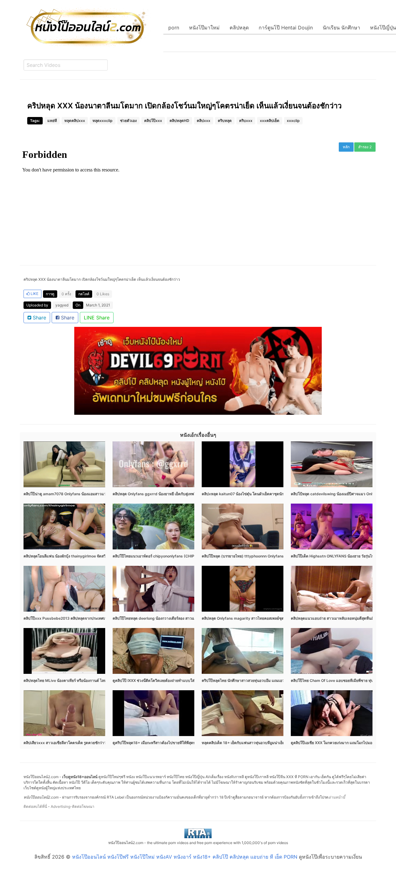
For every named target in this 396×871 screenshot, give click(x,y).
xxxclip (293, 120)
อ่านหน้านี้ (337, 797)
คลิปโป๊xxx (153, 120)
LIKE (34, 293)
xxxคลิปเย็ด (269, 120)
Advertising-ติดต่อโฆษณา (72, 806)
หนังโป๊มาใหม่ (204, 27)
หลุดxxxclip (103, 120)
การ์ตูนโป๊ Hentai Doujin (286, 27)
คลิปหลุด (239, 27)
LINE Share (97, 317)
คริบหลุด (225, 120)
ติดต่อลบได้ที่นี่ (35, 806)
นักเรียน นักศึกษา (341, 27)
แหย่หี (52, 120)
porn (173, 27)
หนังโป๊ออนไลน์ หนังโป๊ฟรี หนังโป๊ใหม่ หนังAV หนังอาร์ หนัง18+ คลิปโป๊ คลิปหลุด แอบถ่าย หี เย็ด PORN (184, 857)
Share (38, 317)
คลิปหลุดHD (179, 120)
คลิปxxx (203, 120)
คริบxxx (245, 120)
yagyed (61, 305)
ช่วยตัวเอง (128, 120)
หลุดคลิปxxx (74, 120)
